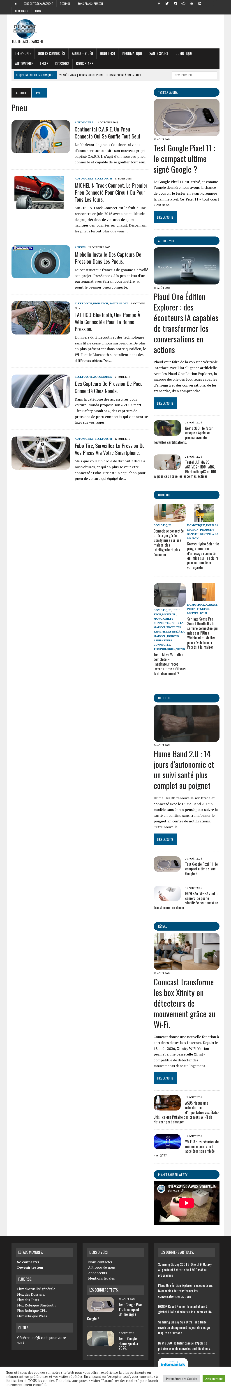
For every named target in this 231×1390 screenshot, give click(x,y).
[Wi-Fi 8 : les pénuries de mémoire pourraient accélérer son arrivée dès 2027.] (167, 1146)
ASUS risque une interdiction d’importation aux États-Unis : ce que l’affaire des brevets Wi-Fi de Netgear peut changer (186, 1112)
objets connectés (51, 53)
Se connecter (28, 1262)
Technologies (164, 649)
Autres (80, 247)
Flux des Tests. (28, 1299)
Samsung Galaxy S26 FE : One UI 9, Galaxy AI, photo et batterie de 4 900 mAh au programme (185, 1270)
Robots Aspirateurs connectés (166, 640)
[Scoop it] (215, 3)
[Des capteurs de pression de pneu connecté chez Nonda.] (41, 404)
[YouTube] (191, 3)
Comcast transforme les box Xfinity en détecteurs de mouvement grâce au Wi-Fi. (184, 1003)
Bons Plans (84, 63)
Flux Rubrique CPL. (32, 1310)
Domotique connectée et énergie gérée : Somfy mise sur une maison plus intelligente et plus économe (169, 542)
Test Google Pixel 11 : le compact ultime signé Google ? (184, 158)
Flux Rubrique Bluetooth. (36, 1305)
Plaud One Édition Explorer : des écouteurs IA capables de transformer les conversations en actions (186, 322)
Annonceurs (97, 1273)
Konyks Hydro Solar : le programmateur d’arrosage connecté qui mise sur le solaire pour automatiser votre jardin (203, 555)
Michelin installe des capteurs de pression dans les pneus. (108, 257)
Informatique (132, 53)
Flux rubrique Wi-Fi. (32, 1316)
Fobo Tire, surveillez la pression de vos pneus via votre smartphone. (110, 448)
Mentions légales (101, 1278)
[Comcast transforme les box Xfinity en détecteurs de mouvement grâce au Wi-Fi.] (186, 967)
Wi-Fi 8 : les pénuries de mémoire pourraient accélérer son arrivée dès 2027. (186, 1148)
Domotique (184, 53)
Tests (44, 63)
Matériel (169, 614)
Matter (193, 613)
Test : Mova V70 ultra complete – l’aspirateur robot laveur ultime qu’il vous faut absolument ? (170, 664)
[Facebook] (159, 3)
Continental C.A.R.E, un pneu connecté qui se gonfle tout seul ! (109, 132)
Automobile (24, 63)
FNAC (38, 11)
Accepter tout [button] (214, 1379)
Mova (158, 618)
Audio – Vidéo (82, 53)
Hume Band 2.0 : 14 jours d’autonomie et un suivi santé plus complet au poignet (184, 769)
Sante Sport (159, 53)
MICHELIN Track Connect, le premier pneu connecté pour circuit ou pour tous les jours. (111, 192)
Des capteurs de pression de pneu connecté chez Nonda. (109, 386)
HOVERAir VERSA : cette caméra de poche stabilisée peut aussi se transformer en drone (186, 900)
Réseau (162, 926)
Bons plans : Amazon (90, 3)
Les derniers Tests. (103, 1290)
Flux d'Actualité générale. (36, 1289)
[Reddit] (183, 3)
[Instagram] (175, 3)
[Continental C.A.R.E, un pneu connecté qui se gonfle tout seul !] (41, 150)
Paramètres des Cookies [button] (182, 1379)
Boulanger (21, 11)
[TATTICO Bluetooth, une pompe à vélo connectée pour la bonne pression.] (41, 331)
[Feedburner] (207, 3)
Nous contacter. (100, 1262)
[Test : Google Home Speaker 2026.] (100, 1343)
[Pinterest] (199, 3)
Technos (65, 3)
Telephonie (23, 53)
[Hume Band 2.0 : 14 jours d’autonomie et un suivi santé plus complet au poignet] (186, 738)
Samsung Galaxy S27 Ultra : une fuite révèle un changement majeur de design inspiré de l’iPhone (184, 1327)
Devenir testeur (30, 1267)
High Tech (107, 53)
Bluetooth (103, 178)
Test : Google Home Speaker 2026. (129, 1343)
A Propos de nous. (102, 1267)
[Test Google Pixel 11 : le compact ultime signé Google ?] (186, 133)
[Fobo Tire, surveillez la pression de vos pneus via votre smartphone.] (41, 466)
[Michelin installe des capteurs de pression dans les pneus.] (41, 275)
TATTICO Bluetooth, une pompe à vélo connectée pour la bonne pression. (107, 321)
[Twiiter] (167, 3)
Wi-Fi (203, 613)
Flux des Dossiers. (31, 1294)
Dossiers (62, 63)
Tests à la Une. (168, 92)
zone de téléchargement (38, 3)
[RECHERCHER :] (194, 74)
